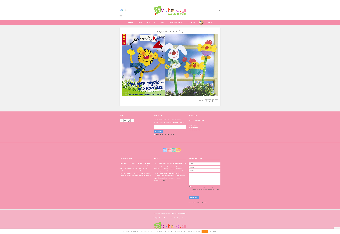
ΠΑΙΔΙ (140, 22)
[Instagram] (126, 10)
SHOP (210, 22)
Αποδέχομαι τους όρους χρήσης (165, 134)
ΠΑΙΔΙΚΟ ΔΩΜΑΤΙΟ (175, 22)
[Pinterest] (129, 10)
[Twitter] (123, 10)
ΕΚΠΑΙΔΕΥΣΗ (150, 22)
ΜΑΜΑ (162, 22)
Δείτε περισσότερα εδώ (144, 175)
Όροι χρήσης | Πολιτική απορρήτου (198, 202)
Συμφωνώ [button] (205, 231)
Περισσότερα (163, 180)
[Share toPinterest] (216, 100)
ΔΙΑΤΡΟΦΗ (191, 22)
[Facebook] (121, 10)
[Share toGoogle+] (213, 100)
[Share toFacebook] (206, 100)
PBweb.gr (169, 213)
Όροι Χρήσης (213, 231)
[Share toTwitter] (209, 100)
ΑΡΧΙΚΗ (130, 22)
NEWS (201, 22)
